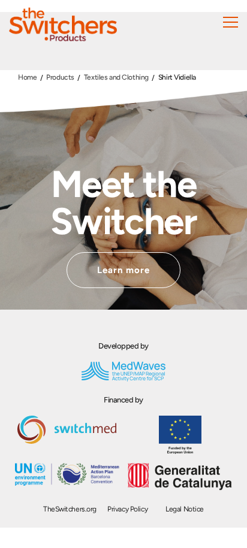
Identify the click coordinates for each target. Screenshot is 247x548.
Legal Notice (184, 509)
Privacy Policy (127, 509)
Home (27, 77)
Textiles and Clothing (116, 77)
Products (60, 77)
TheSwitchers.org (70, 509)
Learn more (123, 270)
